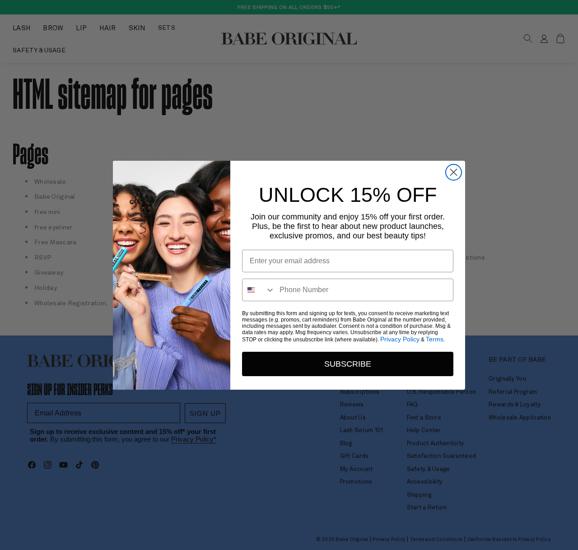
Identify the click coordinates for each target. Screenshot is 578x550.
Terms (434, 339)
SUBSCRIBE (347, 363)
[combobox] (258, 290)
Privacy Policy (400, 339)
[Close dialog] (453, 172)
